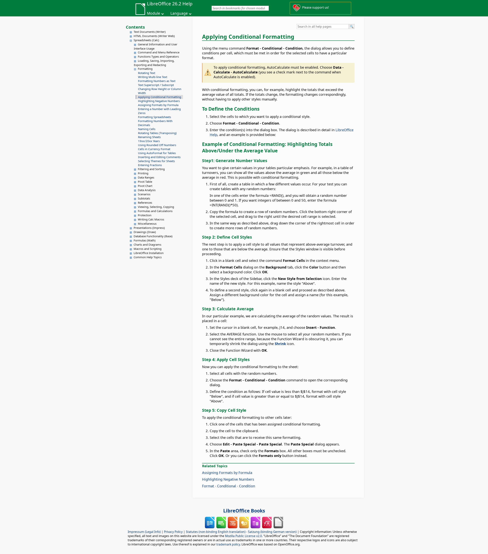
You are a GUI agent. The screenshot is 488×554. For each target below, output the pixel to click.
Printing (143, 173)
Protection (144, 215)
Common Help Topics (148, 257)
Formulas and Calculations (155, 211)
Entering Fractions (150, 165)
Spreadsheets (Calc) (146, 40)
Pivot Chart (145, 186)
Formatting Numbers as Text (156, 81)
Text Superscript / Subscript (156, 85)
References (145, 202)
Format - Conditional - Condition (228, 485)
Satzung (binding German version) (272, 532)
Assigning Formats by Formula (158, 105)
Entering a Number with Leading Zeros (159, 111)
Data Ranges (146, 177)
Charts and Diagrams (147, 244)
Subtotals (144, 198)
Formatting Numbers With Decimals (155, 123)
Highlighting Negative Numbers (159, 101)
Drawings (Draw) (145, 232)
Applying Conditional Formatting (159, 97)
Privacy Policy (173, 532)
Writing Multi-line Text (152, 77)
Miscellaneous (147, 223)
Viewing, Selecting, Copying (156, 207)
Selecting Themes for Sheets (156, 161)
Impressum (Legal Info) (144, 532)
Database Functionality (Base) (153, 236)
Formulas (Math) (145, 240)
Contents (135, 27)
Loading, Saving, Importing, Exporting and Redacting (154, 63)
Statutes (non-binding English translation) (216, 532)
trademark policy (228, 544)
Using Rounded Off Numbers (157, 145)
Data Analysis (147, 190)
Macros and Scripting (147, 249)
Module (153, 13)
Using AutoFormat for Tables (157, 153)
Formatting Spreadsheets (154, 117)
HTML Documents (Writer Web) (154, 36)
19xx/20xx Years (149, 141)
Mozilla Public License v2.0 (243, 536)
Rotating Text (146, 73)
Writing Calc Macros (151, 219)
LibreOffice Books (244, 510)
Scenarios (144, 194)
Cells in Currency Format (154, 149)
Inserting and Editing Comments (159, 157)
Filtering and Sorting (151, 169)
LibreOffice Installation (149, 253)
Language (179, 13)
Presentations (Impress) (149, 228)
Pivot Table (145, 181)
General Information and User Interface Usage (155, 46)
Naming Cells (146, 129)
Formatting (145, 69)
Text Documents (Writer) (150, 32)
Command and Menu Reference (158, 52)
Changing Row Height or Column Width (159, 91)
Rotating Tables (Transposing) (157, 133)
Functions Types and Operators (158, 56)
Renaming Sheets (149, 137)
